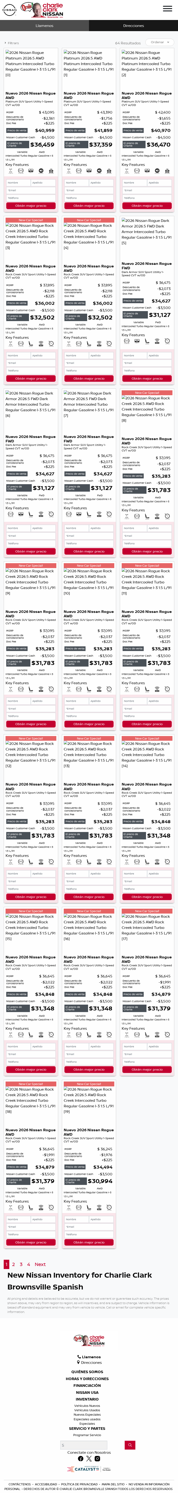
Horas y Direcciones (87, 1379)
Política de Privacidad (79, 1484)
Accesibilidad (46, 1484)
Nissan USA (87, 1393)
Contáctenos (20, 1484)
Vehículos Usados (87, 1410)
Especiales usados (87, 1419)
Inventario (87, 1399)
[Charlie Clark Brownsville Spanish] (33, 9)
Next (40, 1264)
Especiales (87, 1423)
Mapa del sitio (113, 1484)
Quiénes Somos (87, 1372)
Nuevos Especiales (87, 1414)
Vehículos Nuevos (87, 1406)
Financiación (87, 1386)
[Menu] (167, 9)
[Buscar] (130, 1445)
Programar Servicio (87, 1435)
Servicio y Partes (87, 1429)
